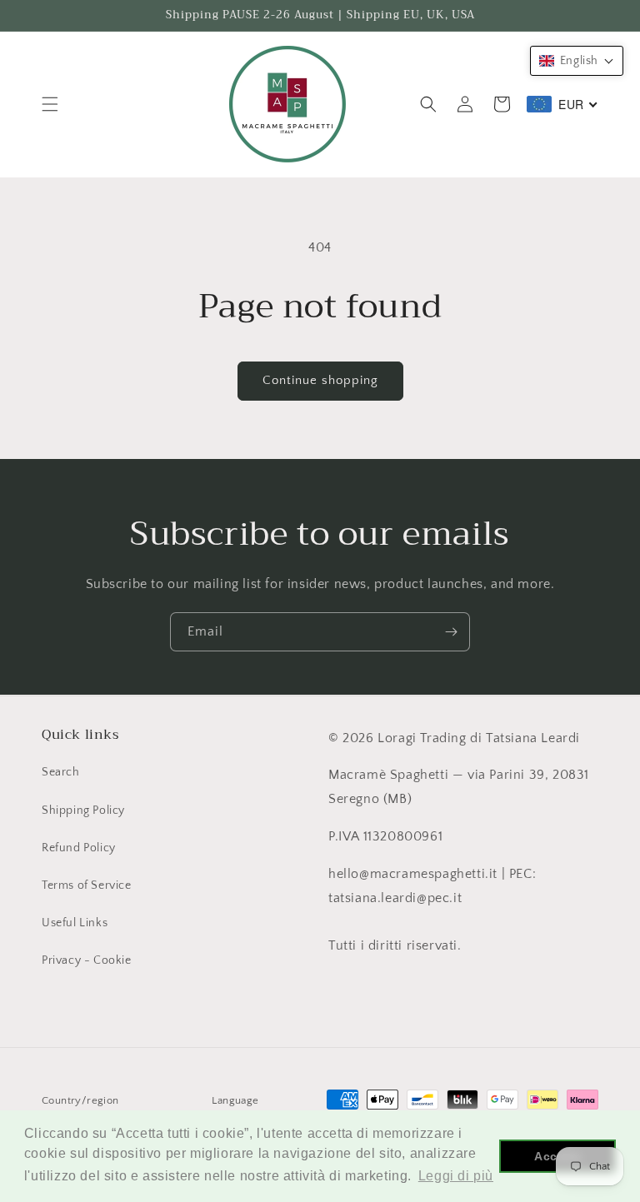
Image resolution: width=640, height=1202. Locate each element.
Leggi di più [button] (455, 1176)
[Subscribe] (450, 631)
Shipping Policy (83, 810)
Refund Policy (79, 848)
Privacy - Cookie (87, 960)
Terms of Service (87, 885)
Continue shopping (320, 380)
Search (61, 772)
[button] (50, 104)
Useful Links (75, 923)
